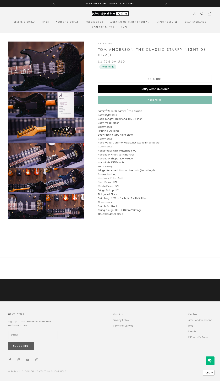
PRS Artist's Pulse (198, 337)
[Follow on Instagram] (19, 359)
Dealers (192, 314)
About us (118, 314)
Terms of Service (123, 325)
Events (192, 331)
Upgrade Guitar (103, 27)
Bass (45, 22)
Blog (190, 325)
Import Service (167, 22)
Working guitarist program (130, 22)
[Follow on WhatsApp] (36, 359)
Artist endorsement (200, 320)
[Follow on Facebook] (10, 359)
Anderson (105, 43)
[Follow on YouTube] (28, 359)
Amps (124, 27)
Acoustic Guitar (67, 22)
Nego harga (108, 66)
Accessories (94, 22)
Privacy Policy (121, 320)
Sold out (155, 79)
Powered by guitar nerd (51, 371)
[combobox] (208, 373)
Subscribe (21, 346)
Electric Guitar (25, 22)
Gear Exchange (195, 22)
